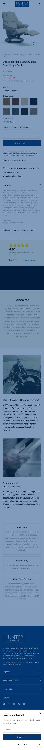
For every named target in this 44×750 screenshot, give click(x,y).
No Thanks (22, 744)
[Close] (22, 375)
